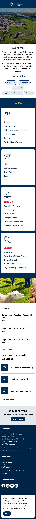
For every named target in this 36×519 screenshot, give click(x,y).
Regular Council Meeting (22, 367)
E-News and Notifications (13, 222)
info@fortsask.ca (8, 444)
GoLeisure (11, 82)
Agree (7, 514)
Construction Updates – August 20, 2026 (16, 316)
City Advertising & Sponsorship (15, 268)
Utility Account (9, 134)
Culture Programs (10, 210)
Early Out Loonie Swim (21, 391)
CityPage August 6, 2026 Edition (15, 339)
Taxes (6, 176)
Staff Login (5, 467)
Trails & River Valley (11, 260)
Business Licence (10, 126)
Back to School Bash (19, 379)
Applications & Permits (12, 93)
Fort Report (24, 82)
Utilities (7, 180)
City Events (8, 252)
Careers (29, 93)
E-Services (18, 88)
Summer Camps (9, 214)
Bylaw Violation (10, 172)
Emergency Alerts (10, 218)
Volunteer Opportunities (13, 225)
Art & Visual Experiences (13, 264)
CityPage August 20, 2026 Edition (16, 328)
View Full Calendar (8, 399)
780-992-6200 (12, 442)
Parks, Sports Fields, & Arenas (15, 256)
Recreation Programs (12, 206)
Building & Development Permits (16, 130)
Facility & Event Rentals (13, 142)
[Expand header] (33, 4)
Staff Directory (7, 462)
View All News (6, 350)
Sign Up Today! (18, 419)
